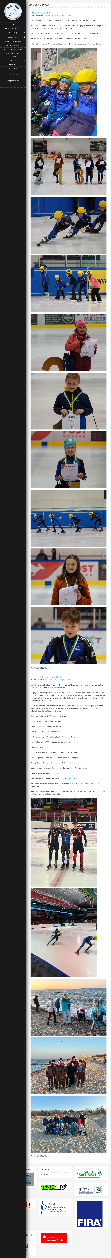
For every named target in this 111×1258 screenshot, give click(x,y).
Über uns (13, 33)
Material (13, 60)
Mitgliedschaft (13, 45)
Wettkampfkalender (13, 49)
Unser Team (13, 37)
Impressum (13, 68)
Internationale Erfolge (13, 55)
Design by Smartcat (13, 94)
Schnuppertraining (13, 41)
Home (13, 25)
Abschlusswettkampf (42, 12)
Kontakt (13, 64)
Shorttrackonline (84, 763)
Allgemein (48, 668)
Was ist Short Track (13, 29)
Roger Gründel (65, 15)
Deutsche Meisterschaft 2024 (48, 676)
